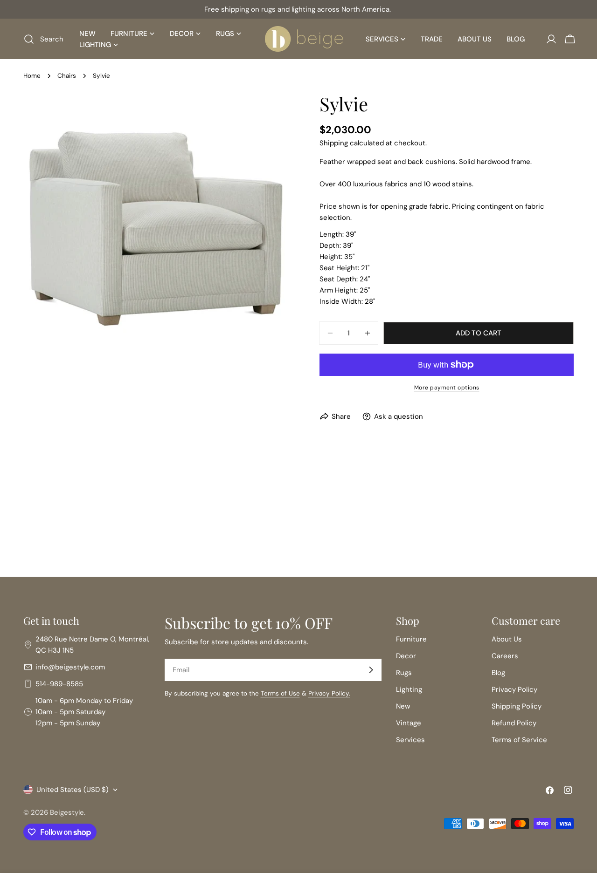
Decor (406, 656)
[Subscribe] (371, 670)
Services (410, 739)
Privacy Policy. (329, 693)
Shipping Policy (516, 706)
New (403, 706)
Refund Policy (514, 723)
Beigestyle (67, 812)
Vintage (408, 723)
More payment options (446, 387)
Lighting (409, 689)
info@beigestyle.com (70, 667)
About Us (507, 639)
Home (32, 76)
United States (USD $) (72, 789)
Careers (505, 656)
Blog (498, 672)
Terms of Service (519, 739)
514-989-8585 (59, 684)
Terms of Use (280, 693)
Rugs (404, 672)
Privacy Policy (514, 689)
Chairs (66, 76)
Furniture (411, 639)
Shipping (333, 143)
